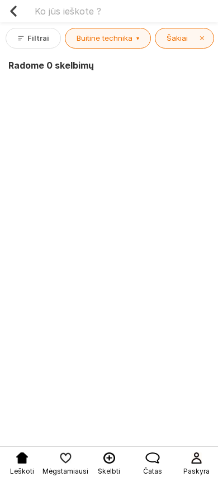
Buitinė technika (108, 37)
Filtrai (38, 37)
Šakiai (186, 37)
